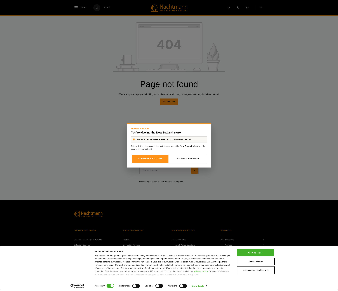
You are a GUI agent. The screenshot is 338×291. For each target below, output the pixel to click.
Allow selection (256, 261)
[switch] (136, 286)
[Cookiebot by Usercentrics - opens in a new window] (77, 286)
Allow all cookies (256, 253)
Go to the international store (150, 159)
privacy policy (201, 271)
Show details (198, 286)
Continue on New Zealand (188, 159)
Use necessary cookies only (256, 270)
